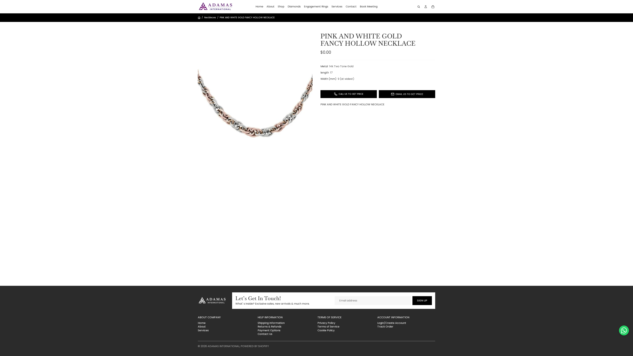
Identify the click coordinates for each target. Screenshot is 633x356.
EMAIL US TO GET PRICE (409, 94)
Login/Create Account (391, 323)
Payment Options (269, 330)
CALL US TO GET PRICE (351, 94)
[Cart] (433, 6)
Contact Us (265, 334)
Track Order (385, 326)
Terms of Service (328, 326)
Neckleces (210, 17)
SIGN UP (422, 300)
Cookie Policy (326, 330)
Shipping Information (271, 323)
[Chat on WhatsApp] (624, 330)
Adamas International (224, 346)
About (202, 326)
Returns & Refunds (269, 326)
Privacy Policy (326, 323)
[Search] (418, 6)
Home (202, 323)
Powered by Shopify (255, 346)
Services (203, 330)
